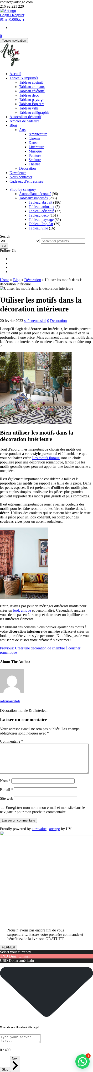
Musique (35, 151)
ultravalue (39, 829)
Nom (5, 781)
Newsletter (18, 173)
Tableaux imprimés (24, 78)
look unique (22, 610)
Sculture (35, 160)
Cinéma (34, 138)
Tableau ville (28, 108)
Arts (22, 130)
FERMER (8, 947)
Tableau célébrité (32, 91)
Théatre (34, 164)
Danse (33, 143)
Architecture (38, 134)
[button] (82, 1061)
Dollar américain (21, 960)
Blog (13, 125)
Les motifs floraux (46, 458)
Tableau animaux (32, 87)
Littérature (36, 147)
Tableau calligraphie (34, 112)
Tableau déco (29, 95)
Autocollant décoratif (25, 117)
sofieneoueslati (35, 321)
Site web (6, 798)
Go (4, 246)
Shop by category (23, 189)
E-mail (6, 790)
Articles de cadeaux (24, 121)
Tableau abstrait (31, 82)
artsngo (54, 829)
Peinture (35, 155)
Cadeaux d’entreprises (26, 181)
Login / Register (12, 15)
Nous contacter (21, 177)
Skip (5, 1069)
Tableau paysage (31, 100)
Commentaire (11, 741)
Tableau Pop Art (31, 104)
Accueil (15, 74)
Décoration (27, 168)
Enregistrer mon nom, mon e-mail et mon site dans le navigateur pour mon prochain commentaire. (42, 809)
